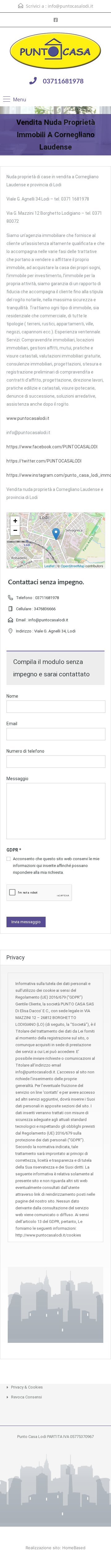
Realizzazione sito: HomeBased (55, 1547)
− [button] (15, 530)
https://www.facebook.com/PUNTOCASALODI (51, 446)
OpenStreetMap (72, 565)
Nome (12, 696)
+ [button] (15, 521)
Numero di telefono (25, 751)
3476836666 (45, 609)
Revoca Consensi (26, 1397)
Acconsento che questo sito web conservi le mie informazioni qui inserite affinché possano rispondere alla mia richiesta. (56, 865)
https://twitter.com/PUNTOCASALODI (43, 461)
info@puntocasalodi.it (70, 6)
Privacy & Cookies (27, 1387)
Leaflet (49, 565)
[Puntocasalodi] (55, 51)
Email (11, 723)
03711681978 (63, 81)
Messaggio (17, 778)
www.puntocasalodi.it (27, 418)
